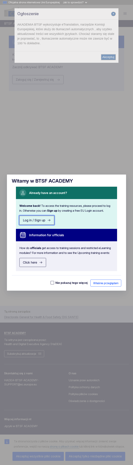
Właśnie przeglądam (105, 283)
